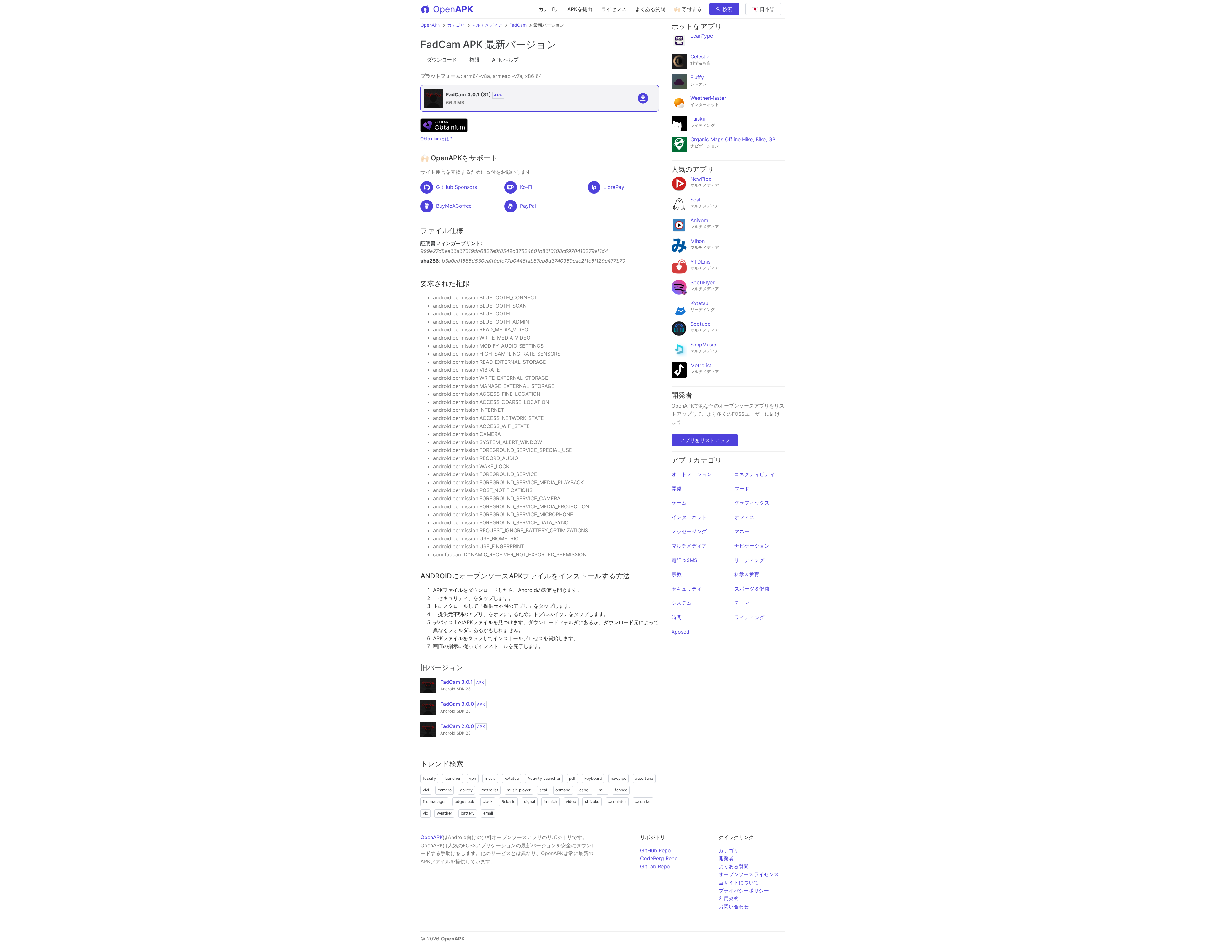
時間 (677, 617)
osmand (562, 790)
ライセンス (613, 9)
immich (550, 801)
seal (543, 790)
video (571, 801)
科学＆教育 (746, 574)
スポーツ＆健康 (751, 589)
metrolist (489, 790)
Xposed (680, 632)
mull (602, 790)
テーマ (741, 603)
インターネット (689, 517)
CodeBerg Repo (659, 858)
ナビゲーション (751, 546)
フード (741, 488)
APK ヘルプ (505, 59)
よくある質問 (650, 9)
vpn (472, 778)
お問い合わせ (734, 906)
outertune (644, 778)
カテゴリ (548, 9)
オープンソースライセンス (749, 874)
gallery (466, 790)
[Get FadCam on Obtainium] (444, 130)
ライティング (749, 617)
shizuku (592, 801)
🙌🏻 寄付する (688, 9)
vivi (426, 790)
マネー (741, 531)
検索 (727, 9)
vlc (425, 813)
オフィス (744, 517)
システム (682, 603)
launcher (453, 778)
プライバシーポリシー (744, 890)
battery (467, 813)
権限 (474, 59)
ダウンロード (442, 59)
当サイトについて (739, 882)
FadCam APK (451, 44)
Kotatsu (511, 778)
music (490, 778)
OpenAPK (430, 25)
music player (519, 790)
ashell (584, 790)
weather (444, 813)
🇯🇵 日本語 (763, 9)
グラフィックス (751, 503)
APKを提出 (579, 9)
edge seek (464, 801)
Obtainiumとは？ (436, 138)
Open (453, 9)
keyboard (593, 778)
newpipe (618, 778)
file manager (434, 801)
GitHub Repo (655, 850)
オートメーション (692, 474)
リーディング (749, 560)
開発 (677, 488)
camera (445, 790)
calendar (643, 801)
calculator (617, 801)
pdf (572, 778)
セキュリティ (687, 589)
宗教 (677, 574)
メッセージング (689, 531)
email (488, 813)
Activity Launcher (544, 778)
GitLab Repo (655, 866)
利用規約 (729, 898)
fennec (621, 790)
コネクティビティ (754, 474)
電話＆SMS (684, 560)
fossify (429, 778)
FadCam (518, 25)
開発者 (726, 858)
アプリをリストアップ (705, 440)
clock (488, 801)
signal (529, 801)
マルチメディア (487, 25)
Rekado (508, 801)
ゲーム (679, 503)
